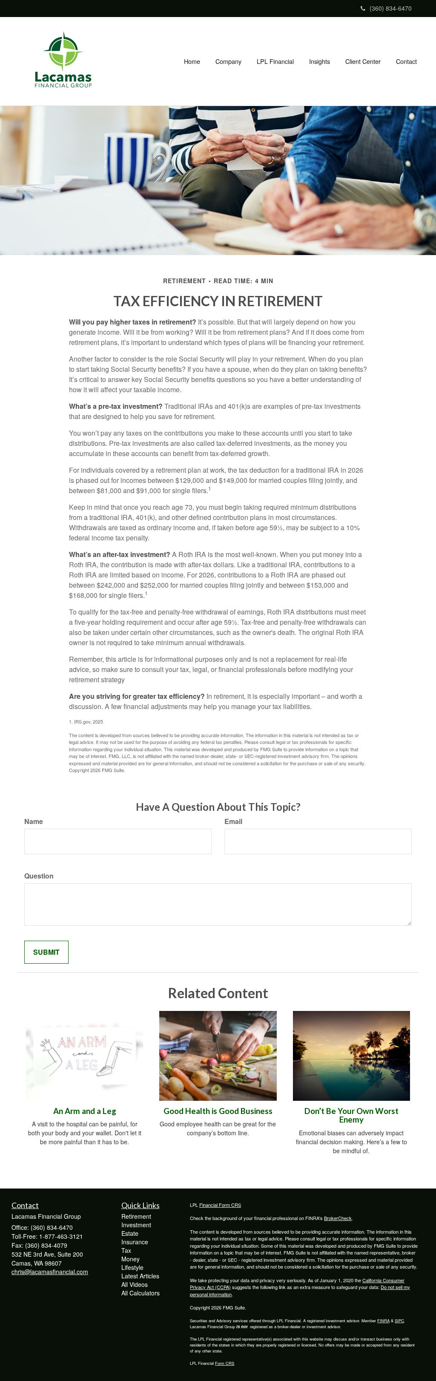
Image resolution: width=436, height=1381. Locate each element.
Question (39, 876)
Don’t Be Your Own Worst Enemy (351, 1115)
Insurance (134, 1241)
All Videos (134, 1284)
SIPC (399, 1321)
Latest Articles (140, 1276)
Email (233, 821)
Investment (136, 1224)
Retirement (136, 1216)
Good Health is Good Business (218, 1111)
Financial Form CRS (220, 1204)
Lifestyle (132, 1267)
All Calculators (140, 1293)
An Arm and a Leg (84, 1111)
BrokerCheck (338, 1217)
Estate (129, 1233)
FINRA (383, 1321)
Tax (126, 1250)
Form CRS (224, 1363)
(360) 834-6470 (391, 8)
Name (33, 821)
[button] (228, 61)
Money (130, 1259)
